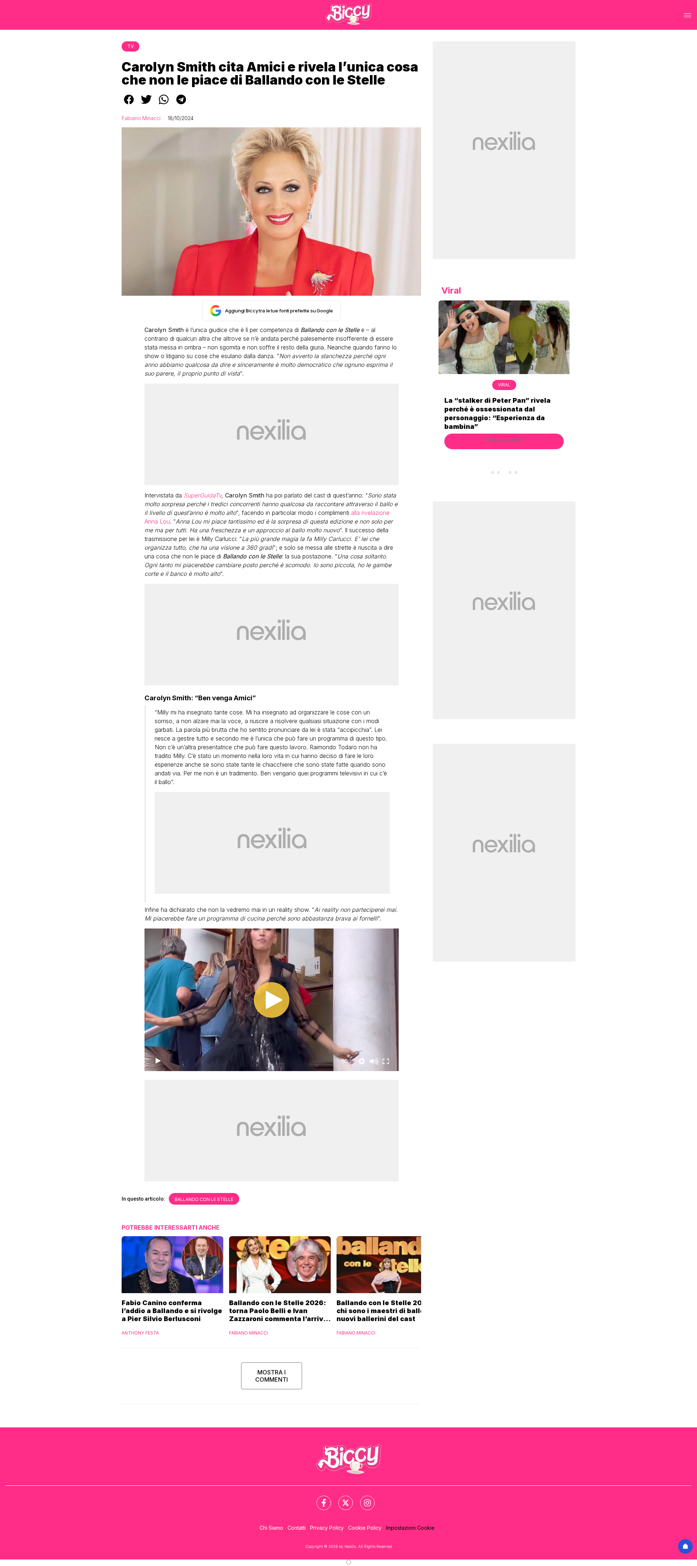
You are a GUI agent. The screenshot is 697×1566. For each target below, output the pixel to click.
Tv (130, 46)
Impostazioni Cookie (410, 1528)
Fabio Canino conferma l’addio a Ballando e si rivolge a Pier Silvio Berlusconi (172, 1311)
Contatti (297, 1528)
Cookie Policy (365, 1528)
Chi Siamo (271, 1528)
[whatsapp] (163, 104)
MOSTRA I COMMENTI (271, 1376)
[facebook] (129, 104)
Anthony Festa (140, 1333)
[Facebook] (319, 1498)
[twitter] (146, 104)
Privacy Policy (327, 1528)
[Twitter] (341, 1498)
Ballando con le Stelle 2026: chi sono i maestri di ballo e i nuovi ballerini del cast (385, 1311)
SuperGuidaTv (202, 495)
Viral (504, 385)
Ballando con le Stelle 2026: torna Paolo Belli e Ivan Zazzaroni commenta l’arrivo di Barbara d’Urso (278, 1311)
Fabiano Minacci (141, 118)
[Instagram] (363, 1498)
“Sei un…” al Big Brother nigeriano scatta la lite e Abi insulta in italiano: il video (503, 409)
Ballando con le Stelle (204, 1199)
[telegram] (181, 104)
